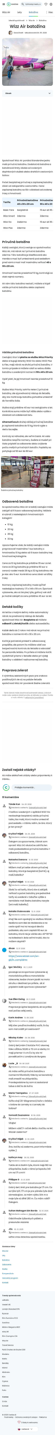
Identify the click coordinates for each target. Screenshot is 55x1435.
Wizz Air (6, 12)
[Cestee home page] (12, 4)
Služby (4, 1269)
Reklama (43, 1417)
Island (4, 1368)
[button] (4, 4)
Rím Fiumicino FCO (10, 1318)
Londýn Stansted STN (10, 1309)
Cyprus (5, 1381)
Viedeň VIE (6, 1304)
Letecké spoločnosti (16, 20)
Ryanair (5, 1313)
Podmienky (8, 1417)
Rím (3, 1377)
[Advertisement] (27, 127)
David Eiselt (18, 33)
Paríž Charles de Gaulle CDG (13, 1350)
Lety (19, 12)
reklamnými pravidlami (34, 697)
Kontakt (5, 1282)
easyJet (5, 1331)
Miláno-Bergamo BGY (11, 1327)
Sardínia (5, 1322)
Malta (4, 1359)
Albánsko (6, 1372)
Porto (4, 1390)
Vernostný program (10, 1278)
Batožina (33, 12)
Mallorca (5, 1386)
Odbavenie (6, 1264)
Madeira (5, 1354)
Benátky (5, 1363)
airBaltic (5, 1300)
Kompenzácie (7, 1273)
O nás (4, 1401)
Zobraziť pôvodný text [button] (37, 807)
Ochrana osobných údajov (26, 1417)
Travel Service (7, 1345)
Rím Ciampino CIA (9, 1336)
